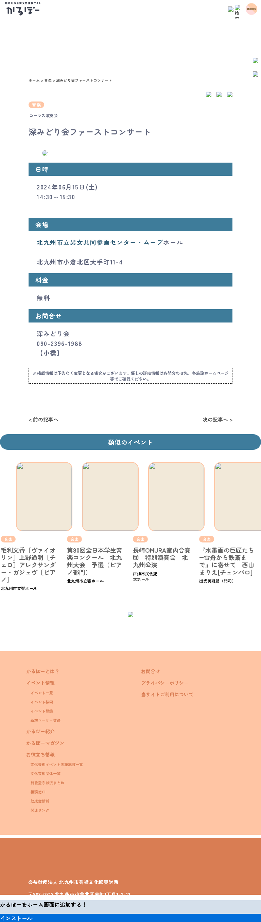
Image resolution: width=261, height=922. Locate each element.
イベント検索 (42, 701)
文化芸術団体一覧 (45, 773)
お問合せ (150, 671)
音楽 (36, 105)
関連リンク (40, 810)
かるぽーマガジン (45, 742)
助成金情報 (40, 801)
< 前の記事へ (43, 419)
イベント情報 (40, 682)
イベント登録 (42, 711)
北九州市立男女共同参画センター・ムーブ (100, 242)
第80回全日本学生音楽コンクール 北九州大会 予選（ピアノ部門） (94, 561)
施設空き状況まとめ (47, 782)
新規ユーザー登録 (45, 720)
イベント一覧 (42, 692)
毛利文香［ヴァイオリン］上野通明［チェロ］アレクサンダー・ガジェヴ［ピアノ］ (28, 565)
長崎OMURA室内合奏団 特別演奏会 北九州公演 (162, 557)
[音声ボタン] (231, 7)
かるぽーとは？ (42, 671)
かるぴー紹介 (40, 731)
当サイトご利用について (167, 694)
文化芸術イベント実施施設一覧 (57, 764)
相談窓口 (38, 791)
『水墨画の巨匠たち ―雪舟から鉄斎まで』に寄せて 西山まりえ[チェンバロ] (229, 561)
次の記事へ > (217, 419)
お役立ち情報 (40, 754)
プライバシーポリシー (165, 682)
